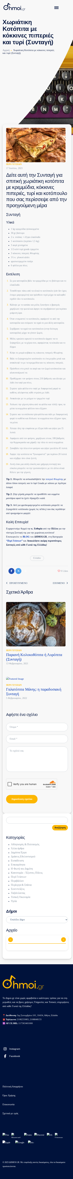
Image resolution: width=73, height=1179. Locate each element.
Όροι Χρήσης (9, 1095)
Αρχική (6, 50)
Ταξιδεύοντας (18, 893)
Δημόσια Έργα (18, 852)
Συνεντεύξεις (18, 888)
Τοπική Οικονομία (20, 897)
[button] (63, 571)
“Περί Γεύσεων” (14, 541)
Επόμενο (59, 583)
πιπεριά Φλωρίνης (54, 479)
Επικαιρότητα (18, 864)
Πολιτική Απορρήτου (13, 1086)
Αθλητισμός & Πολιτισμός (25, 844)
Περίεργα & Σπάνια (21, 884)
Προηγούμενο (18, 583)
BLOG (26, 536)
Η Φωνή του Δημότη (22, 868)
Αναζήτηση (60, 827)
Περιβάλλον (17, 880)
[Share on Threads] (25, 571)
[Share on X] (18, 571)
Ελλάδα (37, 558)
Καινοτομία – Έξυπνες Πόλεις (27, 872)
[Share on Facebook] (11, 571)
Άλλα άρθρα (17, 848)
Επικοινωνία (8, 1104)
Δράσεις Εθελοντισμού (23, 856)
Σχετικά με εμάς (10, 1113)
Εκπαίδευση (17, 860)
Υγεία (14, 901)
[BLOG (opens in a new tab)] (22, 536)
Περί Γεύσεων (14, 164)
